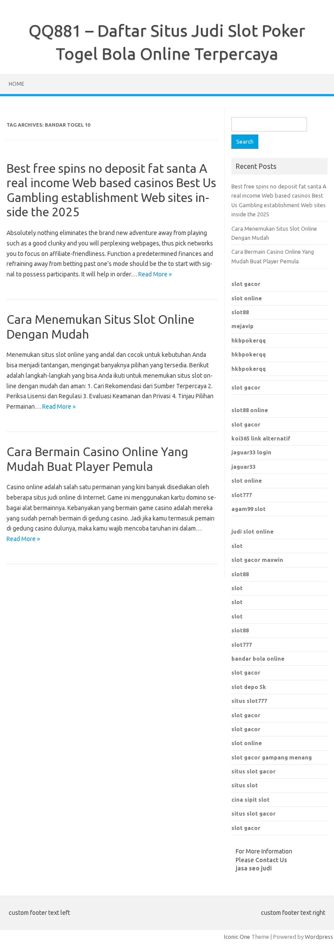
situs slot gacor (253, 771)
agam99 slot (248, 509)
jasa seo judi (254, 868)
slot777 (241, 495)
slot (237, 546)
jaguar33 (243, 467)
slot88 (240, 312)
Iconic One (237, 937)
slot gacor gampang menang (271, 757)
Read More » (155, 274)
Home (16, 84)
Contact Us (271, 860)
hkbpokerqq (248, 340)
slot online (246, 298)
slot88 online (249, 410)
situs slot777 (249, 701)
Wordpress (319, 937)
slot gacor (246, 284)
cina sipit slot (250, 799)
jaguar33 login (251, 452)
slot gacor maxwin (257, 560)
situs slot (244, 785)
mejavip (242, 326)
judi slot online (252, 531)
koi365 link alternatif (261, 438)
